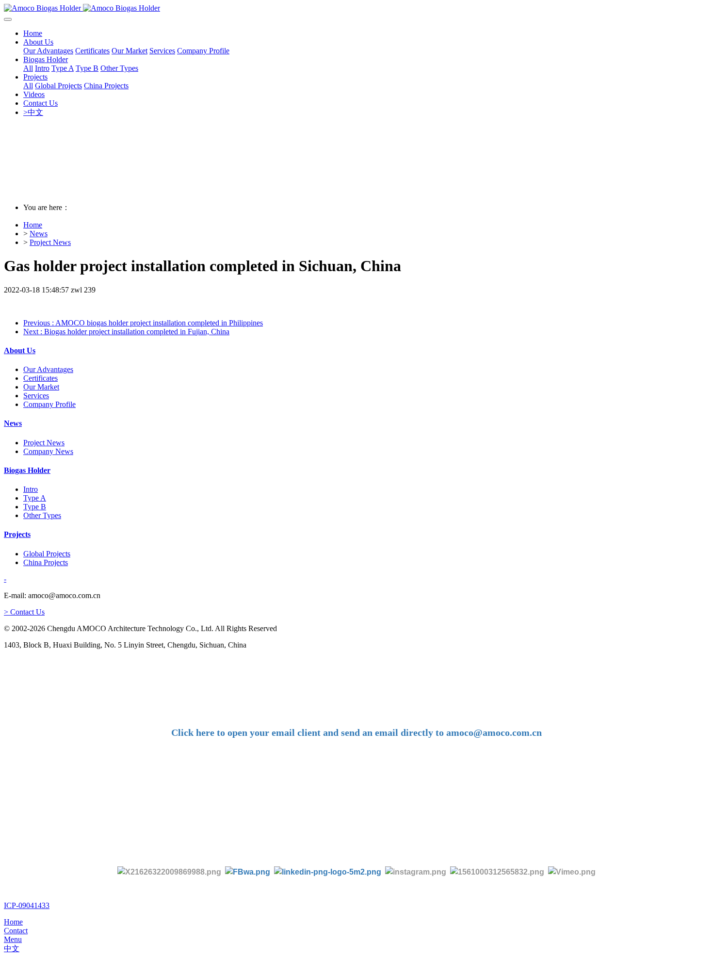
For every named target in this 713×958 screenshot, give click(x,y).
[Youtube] (499, 871)
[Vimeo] (572, 871)
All (28, 68)
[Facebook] (247, 871)
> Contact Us (24, 612)
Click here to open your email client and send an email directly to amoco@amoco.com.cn (356, 732)
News (39, 233)
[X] (169, 871)
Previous (143, 323)
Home (32, 33)
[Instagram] (415, 871)
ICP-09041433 (26, 905)
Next (126, 331)
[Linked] (327, 871)
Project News (50, 242)
